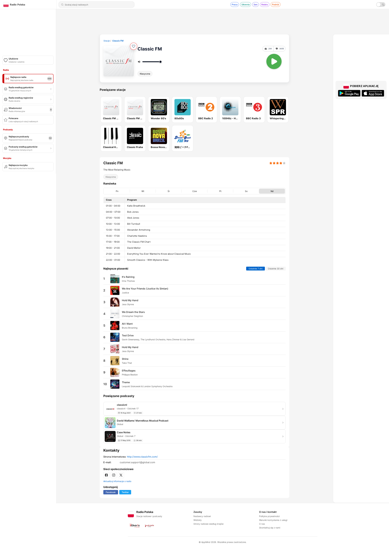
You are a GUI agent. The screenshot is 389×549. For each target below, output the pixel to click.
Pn (117, 191)
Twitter (125, 492)
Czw (194, 191)
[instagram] (114, 475)
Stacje (106, 40)
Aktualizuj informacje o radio (117, 481)
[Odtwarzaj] (274, 61)
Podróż (275, 4)
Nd (272, 191)
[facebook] (106, 475)
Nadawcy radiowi (202, 516)
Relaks (264, 4)
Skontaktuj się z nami (269, 527)
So (246, 191)
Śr (169, 191)
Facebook (111, 492)
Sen (255, 4)
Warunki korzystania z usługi (273, 520)
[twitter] (121, 475)
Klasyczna (145, 73)
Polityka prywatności (269, 516)
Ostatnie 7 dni (255, 268)
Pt (220, 191)
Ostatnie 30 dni (275, 268)
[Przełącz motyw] (380, 4)
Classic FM (118, 40)
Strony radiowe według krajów (208, 524)
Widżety (197, 520)
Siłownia (245, 4)
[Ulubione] (133, 46)
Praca (235, 4)
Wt (142, 191)
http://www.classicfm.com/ (142, 456)
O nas (262, 524)
